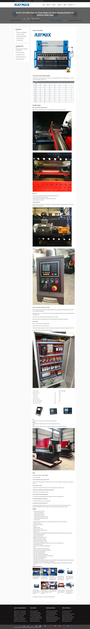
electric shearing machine (50, 615)
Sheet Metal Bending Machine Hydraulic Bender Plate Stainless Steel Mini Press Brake (45, 592)
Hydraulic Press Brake (38, 596)
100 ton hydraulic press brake (35, 612)
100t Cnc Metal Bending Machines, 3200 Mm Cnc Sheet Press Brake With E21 (61, 592)
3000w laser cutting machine (19, 615)
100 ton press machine (66, 612)
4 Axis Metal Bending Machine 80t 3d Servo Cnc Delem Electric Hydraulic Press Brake (36, 592)
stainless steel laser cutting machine (20, 621)
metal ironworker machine (66, 621)
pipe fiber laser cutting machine (19, 619)
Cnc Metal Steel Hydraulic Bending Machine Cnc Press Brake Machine (36, 577)
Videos (64, 4)
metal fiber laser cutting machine (20, 618)
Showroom (74, 627)
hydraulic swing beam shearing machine (53, 618)
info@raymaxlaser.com (22, 56)
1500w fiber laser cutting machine (20, 612)
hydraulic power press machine (67, 618)
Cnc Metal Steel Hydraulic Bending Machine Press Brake (53, 591)
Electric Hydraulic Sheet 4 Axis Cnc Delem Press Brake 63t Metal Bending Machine (70, 578)
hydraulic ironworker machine (67, 619)
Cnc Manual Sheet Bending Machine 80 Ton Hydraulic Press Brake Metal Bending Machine (53, 578)
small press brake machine (34, 619)
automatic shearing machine (51, 612)
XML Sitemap (69, 627)
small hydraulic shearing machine (52, 619)
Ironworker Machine (20, 38)
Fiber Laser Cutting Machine (21, 32)
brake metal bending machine (49, 596)
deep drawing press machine (67, 615)
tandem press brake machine (35, 621)
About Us (48, 4)
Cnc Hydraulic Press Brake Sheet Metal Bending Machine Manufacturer (45, 577)
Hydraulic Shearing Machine (21, 36)
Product (53, 4)
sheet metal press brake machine (36, 618)
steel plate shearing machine (51, 621)
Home (43, 4)
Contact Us (70, 4)
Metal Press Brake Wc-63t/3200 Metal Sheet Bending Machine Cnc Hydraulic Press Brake (61, 578)
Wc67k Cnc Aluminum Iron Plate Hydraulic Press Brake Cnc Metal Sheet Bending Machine (70, 592)
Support (59, 4)
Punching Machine (19, 40)
